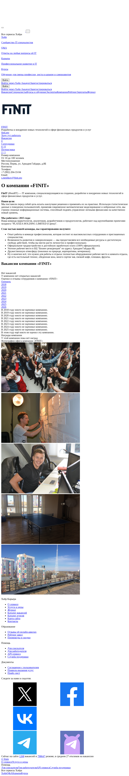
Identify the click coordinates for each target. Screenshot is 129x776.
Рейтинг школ (15, 634)
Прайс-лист (14, 673)
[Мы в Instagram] (72, 729)
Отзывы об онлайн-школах (22, 632)
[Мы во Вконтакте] (24, 729)
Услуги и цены (15, 607)
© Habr (5, 759)
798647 (41, 756)
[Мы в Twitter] (24, 705)
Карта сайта (14, 618)
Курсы (24, 773)
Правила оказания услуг (21, 670)
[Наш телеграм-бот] (72, 753)
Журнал (91, 92)
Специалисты (19, 92)
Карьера (16, 773)
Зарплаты (82, 92)
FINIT (4, 127)
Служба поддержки (18, 656)
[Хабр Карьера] (13, 31)
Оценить (6, 281)
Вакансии (6, 92)
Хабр (4, 773)
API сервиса (14, 654)
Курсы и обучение (36, 92)
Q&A (9, 773)
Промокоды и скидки (19, 637)
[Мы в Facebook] (72, 705)
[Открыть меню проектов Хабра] (2, 27)
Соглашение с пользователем (23, 667)
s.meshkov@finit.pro (11, 177)
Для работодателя (17, 651)
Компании (62, 92)
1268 (21, 756)
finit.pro (5, 132)
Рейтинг (72, 92)
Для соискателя (16, 648)
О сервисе (13, 604)
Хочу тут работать (11, 135)
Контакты (13, 621)
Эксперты (51, 92)
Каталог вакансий (17, 612)
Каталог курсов (16, 615)
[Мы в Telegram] (24, 753)
